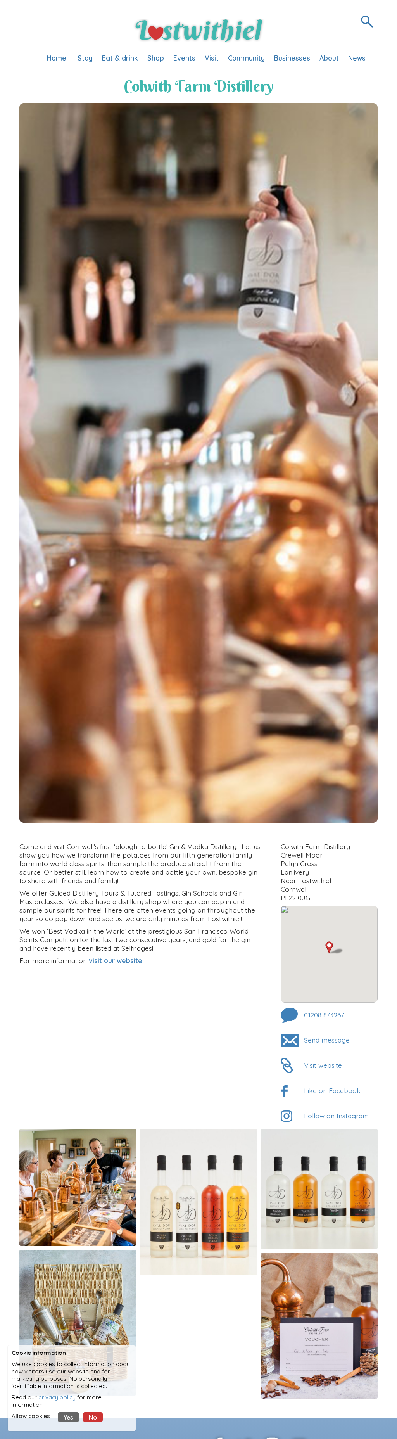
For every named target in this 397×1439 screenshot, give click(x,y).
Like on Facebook (332, 1090)
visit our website (116, 960)
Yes (68, 1417)
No (93, 1417)
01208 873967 (324, 1014)
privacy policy (57, 1397)
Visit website (323, 1065)
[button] (334, 947)
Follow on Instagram (336, 1115)
